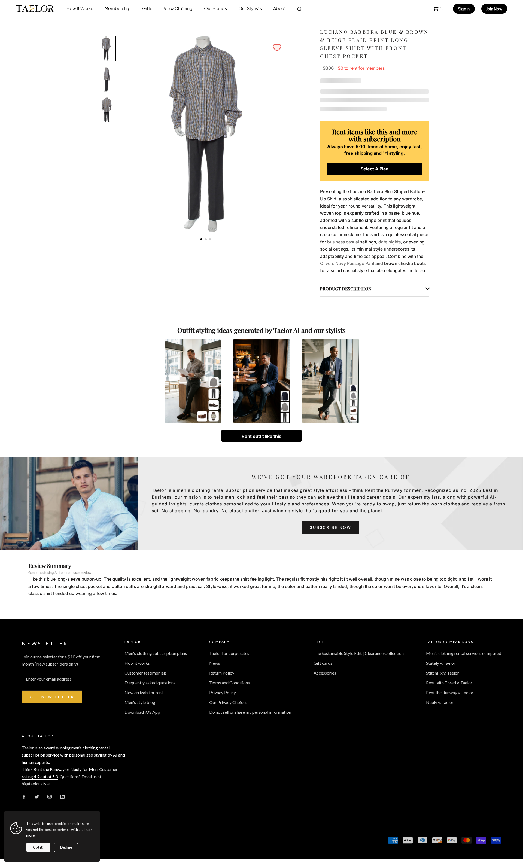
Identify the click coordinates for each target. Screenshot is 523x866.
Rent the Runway (49, 769)
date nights (389, 242)
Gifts (147, 8)
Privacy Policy (222, 692)
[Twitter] (37, 796)
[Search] (299, 8)
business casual (343, 242)
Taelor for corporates (229, 653)
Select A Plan (374, 169)
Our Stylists (250, 8)
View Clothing (178, 8)
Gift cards (323, 663)
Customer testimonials (145, 672)
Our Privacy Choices (228, 702)
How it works (137, 663)
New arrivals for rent (143, 692)
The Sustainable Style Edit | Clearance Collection (359, 653)
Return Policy (221, 672)
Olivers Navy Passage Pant (347, 263)
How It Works (79, 8)
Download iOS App (142, 712)
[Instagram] (49, 796)
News (214, 663)
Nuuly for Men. (84, 769)
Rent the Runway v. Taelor (449, 692)
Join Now (494, 8)
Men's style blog (139, 702)
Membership (118, 8)
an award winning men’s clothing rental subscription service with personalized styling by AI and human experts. (73, 755)
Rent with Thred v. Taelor (449, 682)
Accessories (325, 672)
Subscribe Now (330, 527)
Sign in (464, 8)
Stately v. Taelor (440, 663)
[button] (277, 47)
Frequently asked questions (149, 682)
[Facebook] (24, 796)
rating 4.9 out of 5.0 (40, 776)
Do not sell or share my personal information (250, 712)
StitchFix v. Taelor (442, 672)
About (279, 8)
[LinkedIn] (62, 796)
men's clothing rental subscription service (224, 490)
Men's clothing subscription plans (155, 653)
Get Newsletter (52, 696)
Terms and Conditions (229, 682)
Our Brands (215, 8)
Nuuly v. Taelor (440, 702)
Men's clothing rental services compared (463, 653)
